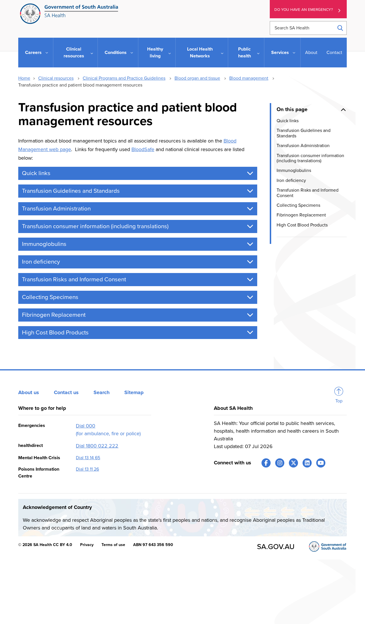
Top (338, 401)
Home (24, 78)
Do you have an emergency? (303, 9)
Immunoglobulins (44, 244)
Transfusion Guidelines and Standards (71, 190)
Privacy (87, 544)
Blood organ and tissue (197, 78)
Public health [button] (244, 52)
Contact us (66, 392)
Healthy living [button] (155, 52)
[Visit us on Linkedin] (307, 463)
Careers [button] (33, 52)
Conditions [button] (116, 52)
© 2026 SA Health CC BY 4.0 (45, 544)
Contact (334, 52)
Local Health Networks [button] (200, 52)
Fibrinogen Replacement (54, 314)
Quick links (36, 173)
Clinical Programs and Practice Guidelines (124, 78)
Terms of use (113, 544)
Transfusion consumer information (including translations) (95, 226)
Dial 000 (85, 426)
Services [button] (280, 52)
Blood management (248, 78)
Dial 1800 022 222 (97, 446)
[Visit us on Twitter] (293, 463)
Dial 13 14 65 (88, 458)
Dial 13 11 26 (87, 469)
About (311, 52)
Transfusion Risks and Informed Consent (74, 279)
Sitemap (134, 392)
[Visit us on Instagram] (279, 463)
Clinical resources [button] (74, 52)
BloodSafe (142, 149)
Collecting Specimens (50, 297)
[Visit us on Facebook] (266, 463)
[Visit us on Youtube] (321, 463)
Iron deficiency (41, 261)
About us (28, 392)
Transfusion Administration (56, 208)
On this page (292, 109)
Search (102, 392)
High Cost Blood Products (55, 332)
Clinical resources (56, 78)
